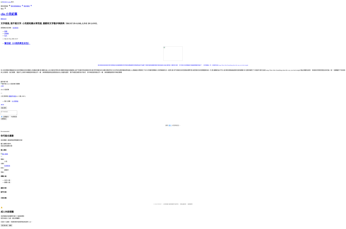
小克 (2, 86)
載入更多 (3, 108)
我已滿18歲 (4, 225)
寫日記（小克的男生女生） (17, 43)
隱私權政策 (183, 204)
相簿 (5, 31)
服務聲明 (190, 204)
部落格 (6, 33)
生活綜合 (15, 28)
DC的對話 (15, 101)
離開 (10, 225)
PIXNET (160, 204)
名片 (5, 35)
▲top (2, 104)
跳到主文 (3, 19)
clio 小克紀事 (9, 14)
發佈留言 (3, 119)
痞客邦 (11, 96)
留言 (14, 96)
